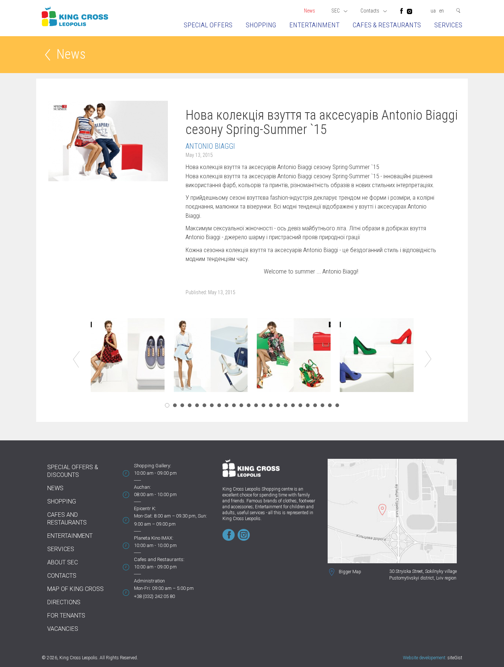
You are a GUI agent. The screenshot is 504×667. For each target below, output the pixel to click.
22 (322, 405)
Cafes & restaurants (387, 25)
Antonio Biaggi (210, 146)
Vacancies (62, 628)
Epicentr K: (145, 508)
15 (271, 405)
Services (448, 25)
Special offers (208, 25)
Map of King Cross (75, 588)
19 (300, 405)
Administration (149, 581)
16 (278, 405)
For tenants (66, 615)
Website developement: (424, 657)
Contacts (61, 575)
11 (241, 405)
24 (337, 405)
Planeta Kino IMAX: (153, 538)
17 (285, 405)
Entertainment (314, 25)
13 (256, 405)
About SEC (62, 562)
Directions (63, 602)
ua (433, 11)
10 (234, 405)
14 (263, 405)
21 (315, 405)
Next (428, 359)
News (309, 11)
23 (330, 405)
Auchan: (142, 487)
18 (293, 405)
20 (308, 405)
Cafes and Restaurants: (159, 559)
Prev (76, 359)
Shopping (261, 25)
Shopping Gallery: (152, 465)
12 (249, 405)
